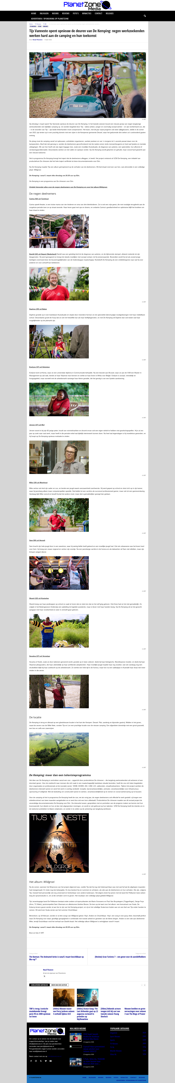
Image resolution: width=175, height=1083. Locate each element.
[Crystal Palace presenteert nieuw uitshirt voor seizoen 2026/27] (76, 1049)
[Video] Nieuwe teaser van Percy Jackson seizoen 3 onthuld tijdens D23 (63, 1011)
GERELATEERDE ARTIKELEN (39, 985)
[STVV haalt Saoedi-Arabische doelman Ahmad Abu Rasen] (76, 1037)
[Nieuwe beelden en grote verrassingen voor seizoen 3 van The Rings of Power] (135, 998)
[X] (37, 46)
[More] (53, 46)
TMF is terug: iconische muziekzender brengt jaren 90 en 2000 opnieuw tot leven (39, 1012)
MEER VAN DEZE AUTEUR (59, 985)
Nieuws (55, 13)
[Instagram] (36, 1061)
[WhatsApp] (42, 46)
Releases (109, 13)
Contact (98, 13)
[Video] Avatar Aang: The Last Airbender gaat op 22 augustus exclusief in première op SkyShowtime (87, 1014)
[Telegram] (48, 46)
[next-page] (145, 985)
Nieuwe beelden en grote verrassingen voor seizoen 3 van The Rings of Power (135, 1011)
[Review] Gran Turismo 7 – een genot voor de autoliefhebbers (120, 956)
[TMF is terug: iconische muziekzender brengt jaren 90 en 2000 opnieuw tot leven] (40, 998)
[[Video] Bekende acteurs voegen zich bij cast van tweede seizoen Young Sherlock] (111, 998)
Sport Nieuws (115, 1036)
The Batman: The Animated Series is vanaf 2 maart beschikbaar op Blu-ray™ (56, 958)
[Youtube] (51, 1061)
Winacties (86, 13)
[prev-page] (142, 985)
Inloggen (44, 13)
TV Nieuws (38, 24)
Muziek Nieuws (116, 1050)
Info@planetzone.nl (54, 1056)
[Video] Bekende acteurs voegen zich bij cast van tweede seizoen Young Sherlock (111, 1012)
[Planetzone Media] (87, 5)
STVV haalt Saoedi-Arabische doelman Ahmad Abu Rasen (91, 1036)
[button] (144, 16)
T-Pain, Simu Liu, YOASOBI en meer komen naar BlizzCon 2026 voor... (94, 1061)
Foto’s (76, 13)
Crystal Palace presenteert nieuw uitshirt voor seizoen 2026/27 (94, 1049)
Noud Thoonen (37, 40)
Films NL (113, 1054)
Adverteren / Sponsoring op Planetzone (50, 18)
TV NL (112, 1047)
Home (33, 13)
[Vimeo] (46, 1061)
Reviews (65, 13)
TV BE (44, 24)
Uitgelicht (113, 1033)
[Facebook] (31, 46)
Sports (112, 1040)
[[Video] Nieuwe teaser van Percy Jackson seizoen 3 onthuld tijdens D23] (64, 998)
